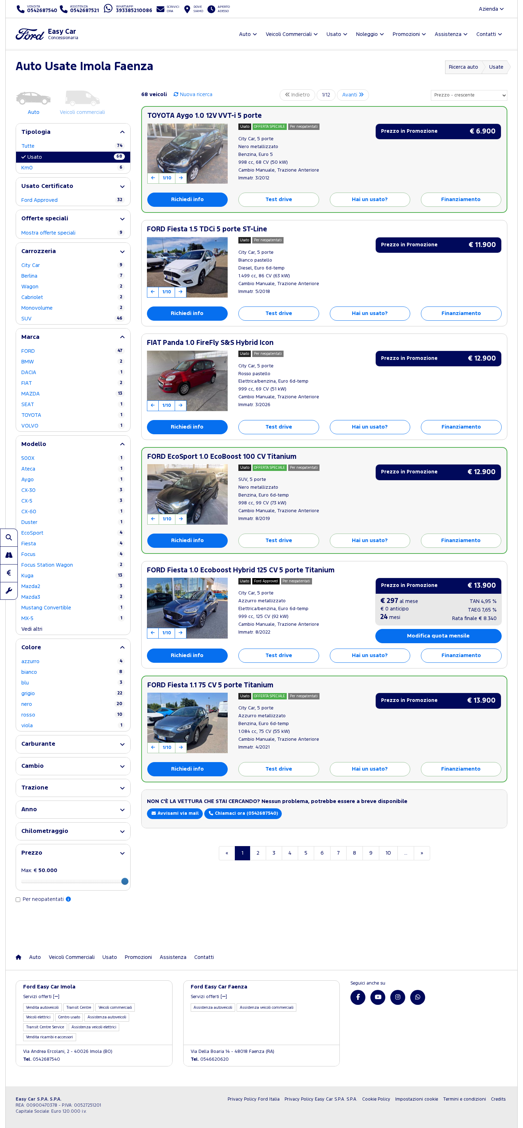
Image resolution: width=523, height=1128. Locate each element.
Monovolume (71, 308)
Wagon (71, 286)
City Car (71, 265)
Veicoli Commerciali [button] (289, 34)
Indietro (300, 95)
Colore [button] (31, 647)
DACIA (71, 372)
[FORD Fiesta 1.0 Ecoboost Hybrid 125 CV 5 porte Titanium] (187, 608)
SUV (71, 318)
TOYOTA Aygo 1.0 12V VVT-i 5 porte (204, 116)
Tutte (71, 146)
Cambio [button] (32, 766)
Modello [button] (33, 444)
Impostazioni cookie (416, 1099)
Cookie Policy (376, 1099)
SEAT (71, 404)
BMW (71, 362)
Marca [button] (30, 337)
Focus (71, 554)
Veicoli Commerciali (72, 957)
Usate (496, 67)
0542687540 (41, 1059)
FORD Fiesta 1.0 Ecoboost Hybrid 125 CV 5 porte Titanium (240, 570)
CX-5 (71, 501)
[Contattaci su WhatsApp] (417, 997)
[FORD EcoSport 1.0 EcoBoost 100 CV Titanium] (187, 494)
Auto (35, 957)
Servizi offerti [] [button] (41, 997)
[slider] (124, 881)
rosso (71, 715)
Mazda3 (71, 597)
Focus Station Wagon (71, 565)
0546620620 (210, 1059)
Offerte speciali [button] (44, 218)
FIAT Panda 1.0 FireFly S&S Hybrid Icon (210, 343)
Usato (74, 156)
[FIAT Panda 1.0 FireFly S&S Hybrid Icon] (187, 381)
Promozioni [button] (406, 34)
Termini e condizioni (464, 1099)
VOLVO (71, 426)
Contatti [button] (486, 34)
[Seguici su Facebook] (357, 997)
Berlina (71, 276)
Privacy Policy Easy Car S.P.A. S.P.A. (321, 1099)
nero (71, 704)
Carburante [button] (38, 744)
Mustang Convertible (71, 607)
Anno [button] (29, 809)
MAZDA (71, 394)
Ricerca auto (463, 67)
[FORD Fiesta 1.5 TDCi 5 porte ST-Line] (187, 267)
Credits (498, 1099)
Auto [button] (245, 34)
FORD (71, 351)
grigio (71, 693)
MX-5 (71, 618)
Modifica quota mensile (438, 636)
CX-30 (71, 490)
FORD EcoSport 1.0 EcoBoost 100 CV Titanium (221, 457)
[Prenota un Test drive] (9, 555)
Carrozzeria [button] (38, 251)
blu (71, 683)
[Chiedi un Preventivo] (9, 573)
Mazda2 (71, 586)
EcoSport (71, 533)
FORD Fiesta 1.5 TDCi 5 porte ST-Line (207, 229)
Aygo (71, 479)
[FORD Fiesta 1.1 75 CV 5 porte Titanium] (187, 723)
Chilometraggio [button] (44, 831)
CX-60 (71, 511)
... (405, 853)
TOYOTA (71, 415)
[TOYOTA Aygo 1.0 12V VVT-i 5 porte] (187, 154)
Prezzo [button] (31, 853)
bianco (71, 672)
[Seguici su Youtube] (377, 997)
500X (71, 458)
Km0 (71, 168)
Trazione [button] (34, 788)
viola (71, 725)
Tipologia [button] (36, 132)
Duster (71, 522)
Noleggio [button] (367, 34)
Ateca (71, 469)
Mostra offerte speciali (71, 233)
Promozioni (138, 957)
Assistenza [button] (448, 34)
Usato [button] (334, 34)
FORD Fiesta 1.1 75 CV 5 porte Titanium (210, 685)
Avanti (350, 95)
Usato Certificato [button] (47, 186)
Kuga (71, 575)
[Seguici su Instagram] (397, 997)
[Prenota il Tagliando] (9, 591)
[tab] (73, 132)
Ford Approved (71, 200)
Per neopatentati (44, 899)
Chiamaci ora (245, 813)
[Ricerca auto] (9, 537)
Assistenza (173, 957)
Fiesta (71, 543)
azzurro (71, 661)
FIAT (71, 383)
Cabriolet (71, 297)
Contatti (204, 957)
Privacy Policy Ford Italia (254, 1099)
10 (388, 853)
